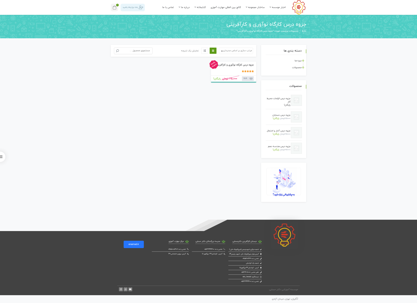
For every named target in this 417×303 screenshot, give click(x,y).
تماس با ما (168, 7)
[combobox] (236, 51)
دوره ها (298, 60)
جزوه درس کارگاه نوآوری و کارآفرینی (235, 65)
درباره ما (185, 7)
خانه (304, 31)
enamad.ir (134, 244)
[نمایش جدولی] (213, 51)
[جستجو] (117, 50)
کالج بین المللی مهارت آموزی (226, 7)
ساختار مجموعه (256, 7)
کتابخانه (201, 7)
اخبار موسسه (278, 7)
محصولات (297, 67)
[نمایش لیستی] (204, 51)
